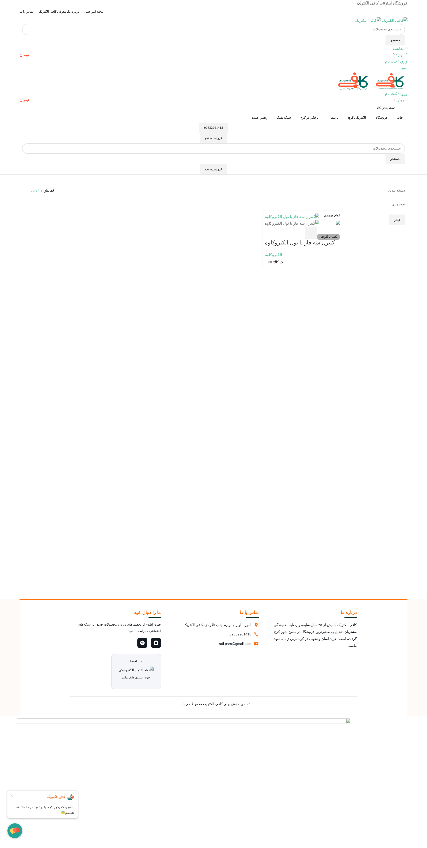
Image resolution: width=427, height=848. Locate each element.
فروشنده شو (213, 138)
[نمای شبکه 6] (43, 202)
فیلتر (397, 220)
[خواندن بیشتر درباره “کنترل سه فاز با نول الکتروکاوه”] (311, 233)
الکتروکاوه (273, 255)
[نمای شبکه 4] (33, 202)
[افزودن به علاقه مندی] (271, 233)
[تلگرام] (142, 643)
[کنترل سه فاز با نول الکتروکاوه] (292, 216)
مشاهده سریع (298, 233)
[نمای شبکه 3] (61, 202)
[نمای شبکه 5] (52, 202)
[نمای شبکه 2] (70, 202)
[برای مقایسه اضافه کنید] (284, 233)
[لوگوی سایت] (394, 20)
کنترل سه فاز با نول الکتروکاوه (300, 242)
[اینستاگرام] (156, 643)
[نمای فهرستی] (80, 202)
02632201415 (213, 128)
